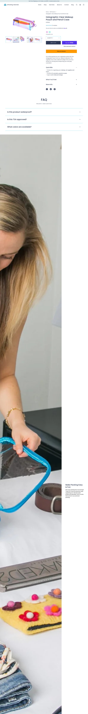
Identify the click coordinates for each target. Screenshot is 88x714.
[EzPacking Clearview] (5, 4)
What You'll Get (51, 80)
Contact (66, 5)
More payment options (69, 46)
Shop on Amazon (61, 51)
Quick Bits (49, 67)
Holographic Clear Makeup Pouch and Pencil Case (59, 18)
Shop (45, 5)
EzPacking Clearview (13, 5)
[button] (49, 25)
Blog (72, 5)
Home (39, 5)
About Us (59, 5)
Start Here (51, 5)
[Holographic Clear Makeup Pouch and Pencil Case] (9, 39)
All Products (52, 12)
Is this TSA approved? (17, 119)
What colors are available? (19, 127)
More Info (49, 84)
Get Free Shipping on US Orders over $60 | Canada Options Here (44, 1)
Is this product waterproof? (19, 112)
